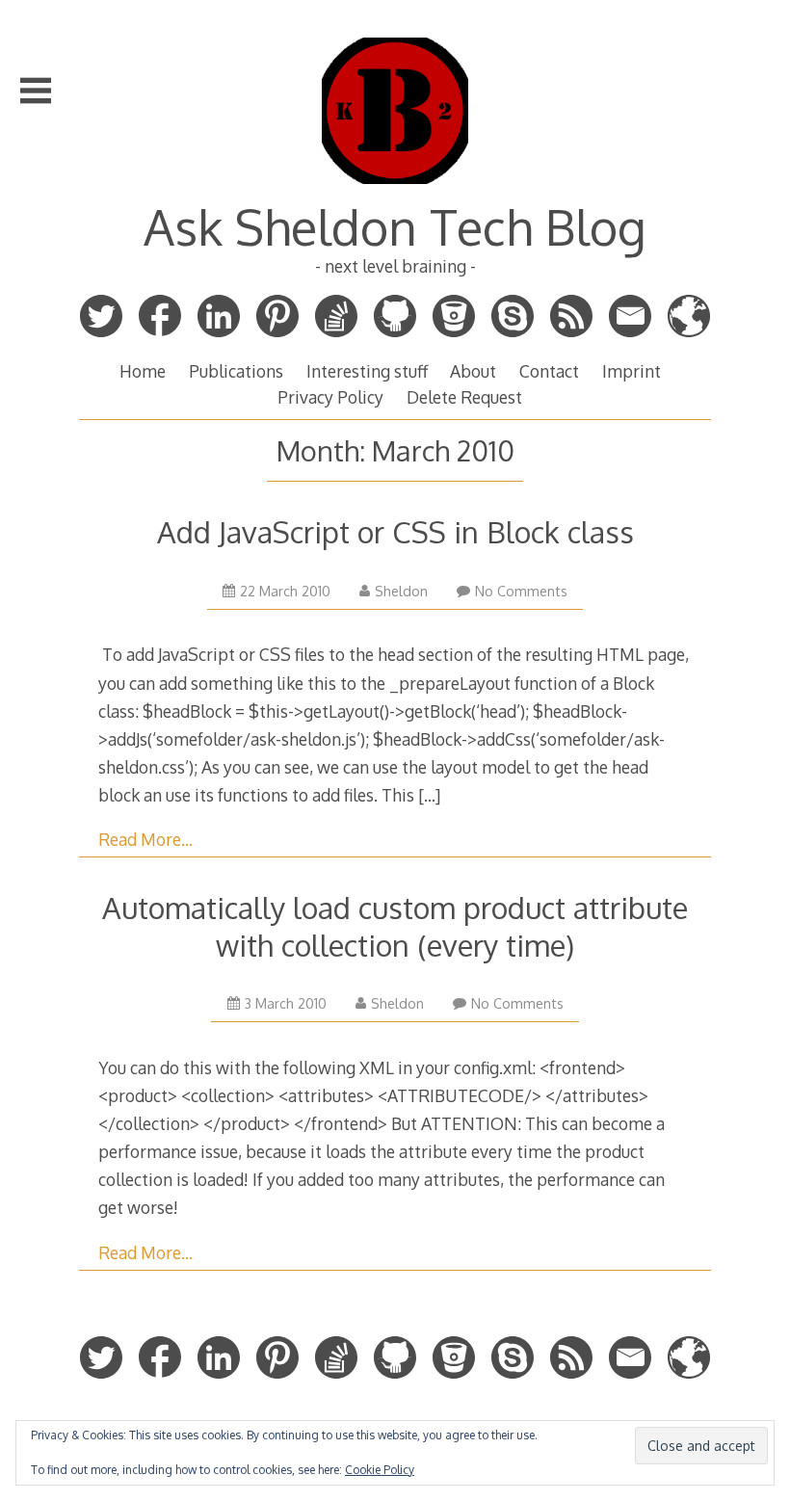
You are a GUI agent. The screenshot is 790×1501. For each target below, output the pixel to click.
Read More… (145, 839)
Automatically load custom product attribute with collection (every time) (395, 925)
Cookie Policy (379, 1469)
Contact (549, 371)
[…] (429, 794)
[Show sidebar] (35, 90)
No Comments (521, 591)
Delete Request (464, 397)
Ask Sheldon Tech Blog (395, 226)
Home (142, 371)
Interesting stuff (367, 371)
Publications (236, 371)
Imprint (631, 371)
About (473, 371)
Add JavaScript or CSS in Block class (395, 531)
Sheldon (401, 591)
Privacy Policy (330, 397)
